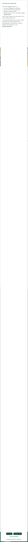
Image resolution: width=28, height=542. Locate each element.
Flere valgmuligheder (14, 536)
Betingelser (19, 539)
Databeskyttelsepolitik (7, 26)
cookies (9, 6)
